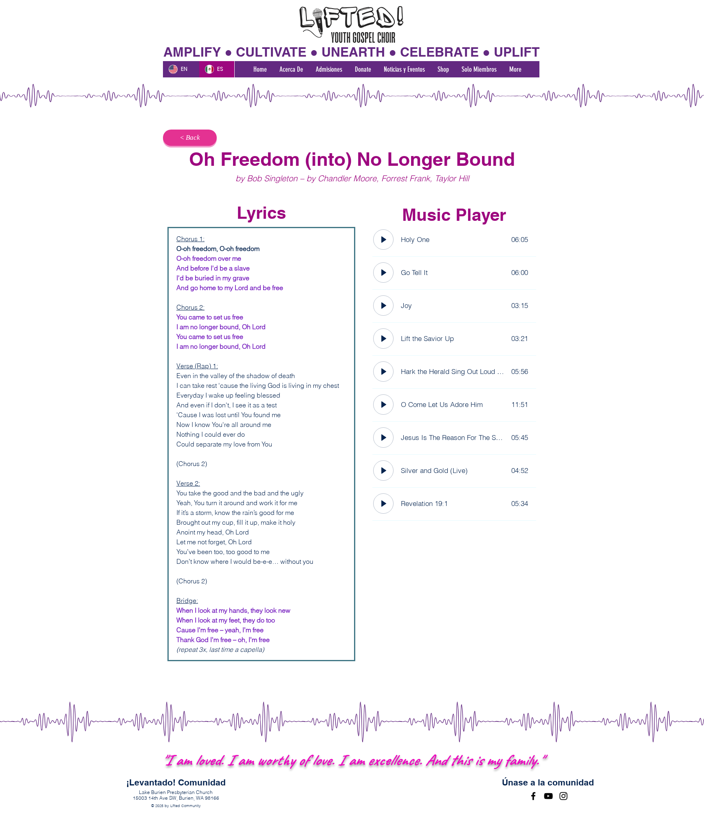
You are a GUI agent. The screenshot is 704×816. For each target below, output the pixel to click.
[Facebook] (533, 796)
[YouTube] (548, 796)
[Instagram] (563, 796)
